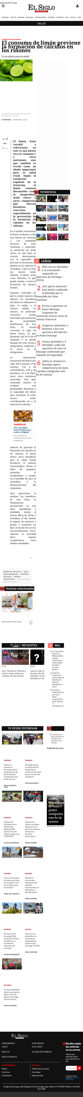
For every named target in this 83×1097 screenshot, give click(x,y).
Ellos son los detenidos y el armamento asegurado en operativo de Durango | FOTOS (52, 273)
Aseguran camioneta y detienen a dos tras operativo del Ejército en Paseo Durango (52, 330)
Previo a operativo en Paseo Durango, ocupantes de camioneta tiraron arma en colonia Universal (51, 312)
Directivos (6, 1072)
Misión (4, 1069)
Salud (41, 23)
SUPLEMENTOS (8, 1043)
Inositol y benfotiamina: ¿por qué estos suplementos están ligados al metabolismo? (58, 698)
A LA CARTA (37, 1047)
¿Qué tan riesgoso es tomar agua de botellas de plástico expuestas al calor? (58, 680)
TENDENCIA (48, 192)
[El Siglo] (19, 1041)
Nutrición (17, 571)
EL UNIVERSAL (6, 120)
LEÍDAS (46, 261)
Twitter (4, 144)
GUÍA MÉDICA (38, 1043)
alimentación (9, 579)
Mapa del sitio (37, 1075)
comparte (5, 153)
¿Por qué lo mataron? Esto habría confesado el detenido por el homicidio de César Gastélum (52, 293)
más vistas (60, 748)
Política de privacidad (40, 1069)
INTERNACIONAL (40, 17)
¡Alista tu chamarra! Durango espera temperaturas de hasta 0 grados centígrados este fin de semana (52, 367)
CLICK (67, 17)
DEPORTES (60, 17)
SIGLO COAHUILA (9, 1057)
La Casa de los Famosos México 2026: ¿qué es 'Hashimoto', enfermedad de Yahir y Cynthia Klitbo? (58, 660)
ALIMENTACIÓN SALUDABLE (11, 39)
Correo (4, 148)
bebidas (17, 576)
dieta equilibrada (10, 574)
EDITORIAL (51, 17)
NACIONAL (29, 17)
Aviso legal (36, 1072)
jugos (26, 571)
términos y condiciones (73, 1078)
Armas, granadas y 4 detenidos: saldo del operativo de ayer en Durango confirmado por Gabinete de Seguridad (51, 348)
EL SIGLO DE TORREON (42, 1052)
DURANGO (5, 17)
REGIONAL (21, 17)
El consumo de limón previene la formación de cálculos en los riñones (57, 738)
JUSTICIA (13, 17)
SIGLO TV (73, 17)
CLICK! (5, 1047)
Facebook (5, 139)
